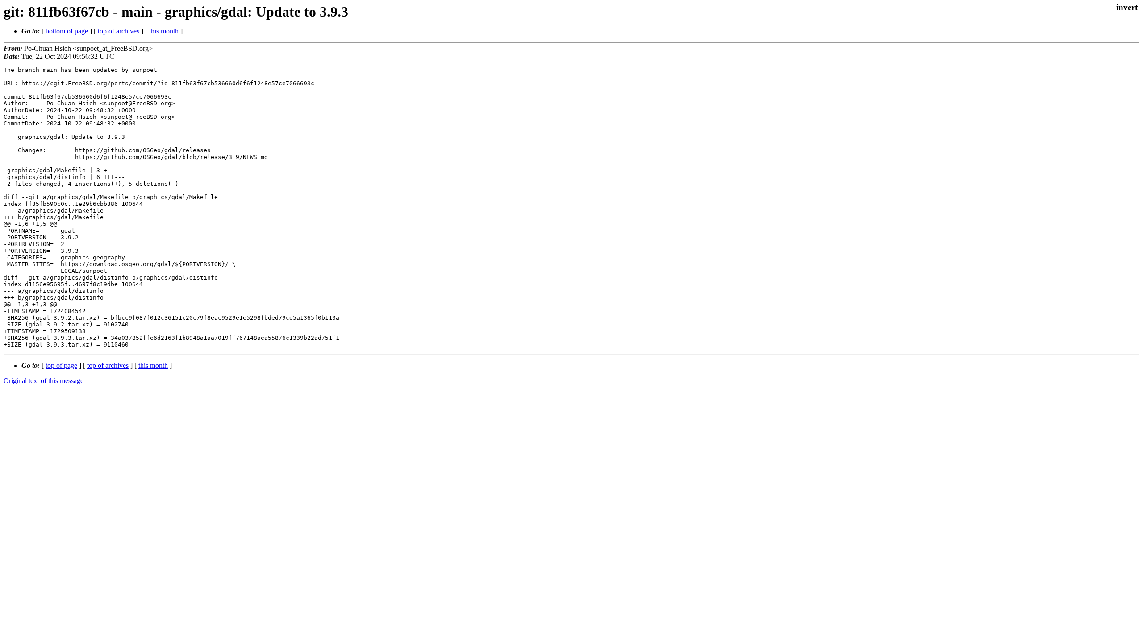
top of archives (118, 31)
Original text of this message (43, 380)
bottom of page (67, 31)
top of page (61, 365)
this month (164, 31)
